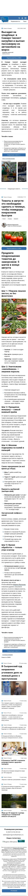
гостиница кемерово (7, 654)
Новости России (7, 700)
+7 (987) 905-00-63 (12, 865)
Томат (4, 218)
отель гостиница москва (8, 158)
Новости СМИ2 (6, 161)
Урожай (16, 218)
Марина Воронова (12, 224)
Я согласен (14, 890)
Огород (10, 218)
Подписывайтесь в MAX (14, 58)
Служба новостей (7, 52)
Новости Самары (8, 28)
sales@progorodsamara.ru (13, 835)
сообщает (23, 98)
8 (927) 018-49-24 (13, 832)
